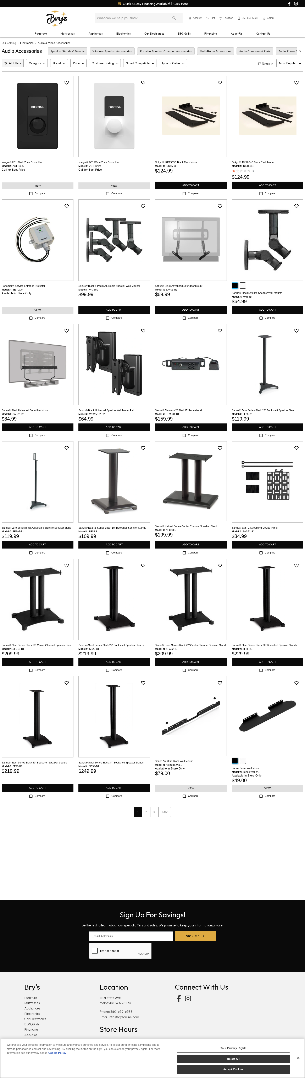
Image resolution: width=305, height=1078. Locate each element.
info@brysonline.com (124, 1017)
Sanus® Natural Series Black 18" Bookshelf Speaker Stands (112, 527)
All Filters (15, 63)
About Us (236, 33)
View (37, 185)
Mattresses (68, 33)
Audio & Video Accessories (54, 43)
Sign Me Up (195, 936)
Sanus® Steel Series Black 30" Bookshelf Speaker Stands (34, 762)
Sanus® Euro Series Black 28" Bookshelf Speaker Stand (263, 410)
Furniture (41, 33)
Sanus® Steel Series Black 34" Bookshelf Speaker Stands (111, 762)
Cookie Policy (57, 1052)
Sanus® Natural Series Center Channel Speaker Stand (186, 526)
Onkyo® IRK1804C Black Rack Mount (253, 162)
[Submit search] (174, 18)
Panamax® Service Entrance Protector (23, 286)
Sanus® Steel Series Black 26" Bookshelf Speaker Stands (264, 645)
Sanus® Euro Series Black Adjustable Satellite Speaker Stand (36, 527)
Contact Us (263, 33)
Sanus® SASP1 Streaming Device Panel (255, 527)
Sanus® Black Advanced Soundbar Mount (178, 286)
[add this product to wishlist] (67, 83)
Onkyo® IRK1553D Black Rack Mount (176, 162)
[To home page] (56, 18)
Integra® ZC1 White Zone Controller (98, 162)
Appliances (96, 33)
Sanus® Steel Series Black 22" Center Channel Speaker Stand (190, 645)
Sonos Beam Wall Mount (246, 768)
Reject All (233, 1058)
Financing (210, 33)
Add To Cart (190, 185)
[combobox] (37, 63)
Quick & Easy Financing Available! (155, 4)
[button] (190, 18)
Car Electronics (154, 33)
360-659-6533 (121, 1011)
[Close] (298, 1057)
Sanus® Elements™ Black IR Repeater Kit (179, 410)
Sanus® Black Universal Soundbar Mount (25, 410)
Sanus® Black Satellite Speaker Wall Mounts (257, 293)
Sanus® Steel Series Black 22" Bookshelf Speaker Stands (111, 645)
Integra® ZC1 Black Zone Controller (22, 162)
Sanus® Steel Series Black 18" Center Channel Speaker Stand (37, 645)
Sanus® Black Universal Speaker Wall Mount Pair (106, 410)
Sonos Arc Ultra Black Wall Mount (174, 761)
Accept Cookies (233, 1069)
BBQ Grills (184, 33)
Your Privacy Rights (233, 1048)
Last (164, 812)
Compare (40, 193)
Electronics (123, 33)
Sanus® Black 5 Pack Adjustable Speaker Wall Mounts (109, 286)
